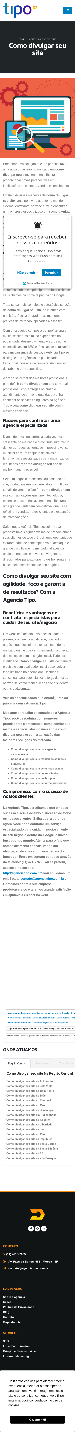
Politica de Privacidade (18, 1307)
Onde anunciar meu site (20, 1022)
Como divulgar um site (44, 1018)
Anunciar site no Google (57, 1013)
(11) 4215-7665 (15, 1254)
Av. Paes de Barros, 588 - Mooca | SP (33, 1261)
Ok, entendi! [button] (37, 1419)
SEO (6, 1341)
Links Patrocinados (16, 1346)
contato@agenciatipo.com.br (42, 878)
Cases (7, 1302)
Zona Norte (42, 1063)
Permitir (51, 272)
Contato (8, 1317)
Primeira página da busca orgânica (51, 1022)
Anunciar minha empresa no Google (25, 1013)
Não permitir (27, 272)
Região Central (17, 1063)
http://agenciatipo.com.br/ (22, 873)
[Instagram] (37, 1228)
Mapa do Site (12, 1322)
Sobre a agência (14, 1296)
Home (22, 39)
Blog (6, 1312)
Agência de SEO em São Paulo (21, 997)
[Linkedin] (44, 1228)
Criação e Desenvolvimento (21, 1351)
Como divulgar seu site (19, 1018)
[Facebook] (31, 1228)
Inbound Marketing (16, 1356)
